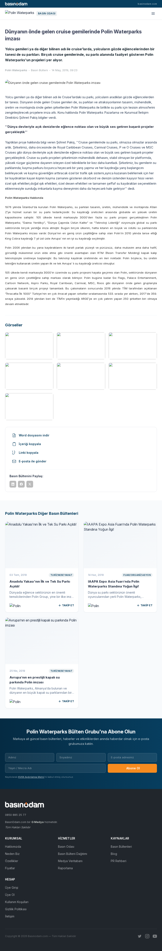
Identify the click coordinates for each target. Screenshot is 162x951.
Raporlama (65, 868)
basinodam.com (147, 3)
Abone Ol (133, 768)
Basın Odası (66, 846)
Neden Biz (12, 854)
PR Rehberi (118, 861)
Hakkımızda (13, 846)
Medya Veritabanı (70, 861)
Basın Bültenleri (121, 846)
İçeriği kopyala (30, 444)
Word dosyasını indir (34, 435)
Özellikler (11, 861)
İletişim (9, 916)
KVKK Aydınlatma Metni (31, 776)
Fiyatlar (10, 868)
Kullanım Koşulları (16, 902)
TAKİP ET (68, 605)
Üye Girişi (11, 887)
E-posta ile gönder (32, 461)
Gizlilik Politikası (16, 909)
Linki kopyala (28, 452)
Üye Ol (10, 895)
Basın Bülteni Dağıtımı (72, 854)
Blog (114, 854)
